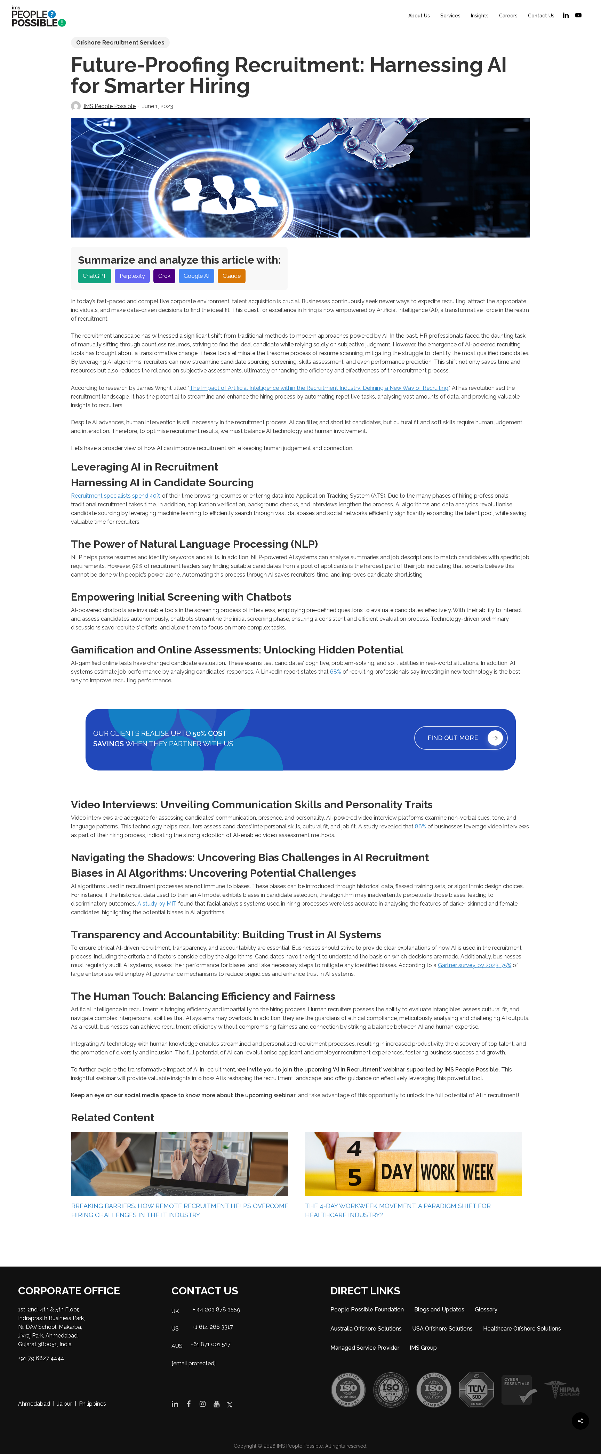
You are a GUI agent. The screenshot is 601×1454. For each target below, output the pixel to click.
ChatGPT (94, 276)
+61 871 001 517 (211, 1344)
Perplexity (132, 276)
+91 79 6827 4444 (41, 1358)
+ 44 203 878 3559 (216, 1309)
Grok (164, 276)
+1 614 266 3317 (213, 1327)
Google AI (196, 276)
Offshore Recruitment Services (120, 42)
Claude (232, 276)
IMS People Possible (109, 106)
